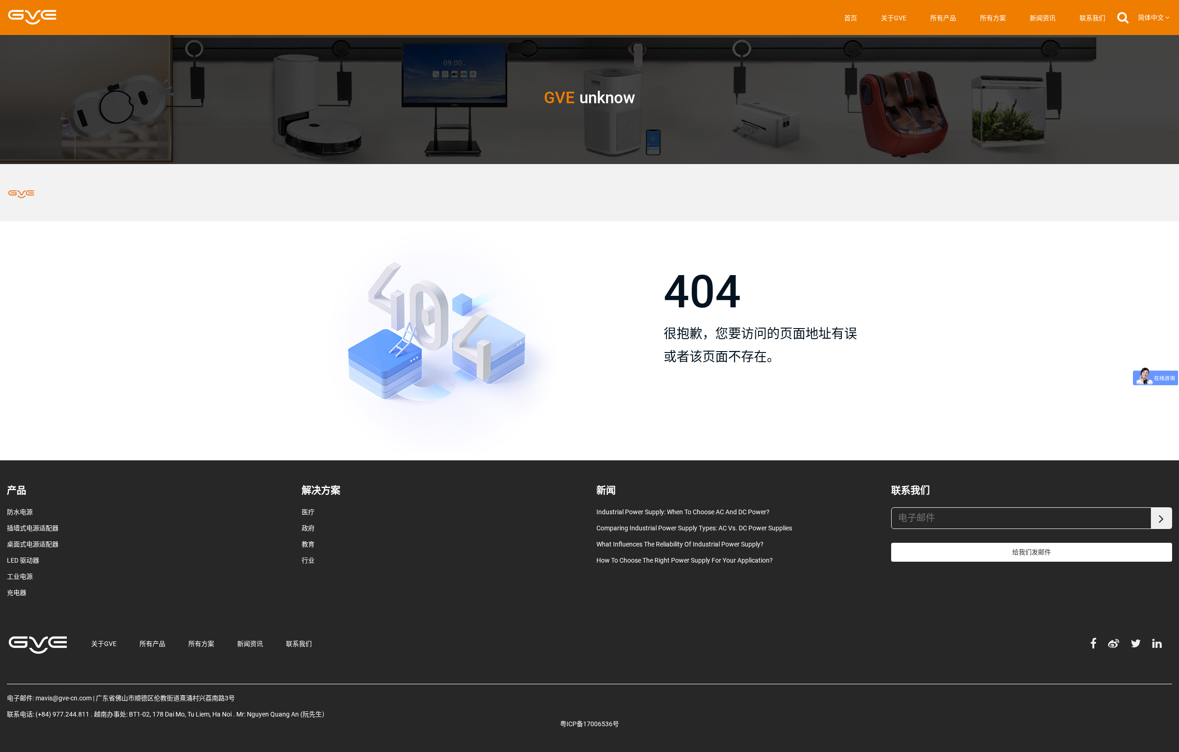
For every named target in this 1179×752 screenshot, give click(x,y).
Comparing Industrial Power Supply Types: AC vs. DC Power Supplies (694, 528)
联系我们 (1092, 18)
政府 (308, 528)
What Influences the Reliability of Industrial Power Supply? (680, 544)
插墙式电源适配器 (32, 528)
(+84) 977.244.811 (62, 714)
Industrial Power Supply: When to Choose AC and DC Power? (683, 512)
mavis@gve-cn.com (63, 698)
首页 (850, 18)
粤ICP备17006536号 (589, 724)
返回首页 (693, 402)
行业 (308, 560)
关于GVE (893, 18)
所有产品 (943, 18)
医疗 (308, 512)
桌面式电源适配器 (32, 544)
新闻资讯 (1043, 18)
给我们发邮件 (1031, 552)
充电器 (16, 592)
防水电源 (20, 512)
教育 (308, 544)
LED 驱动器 (23, 560)
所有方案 (993, 18)
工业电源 (20, 576)
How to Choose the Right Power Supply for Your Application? (684, 560)
